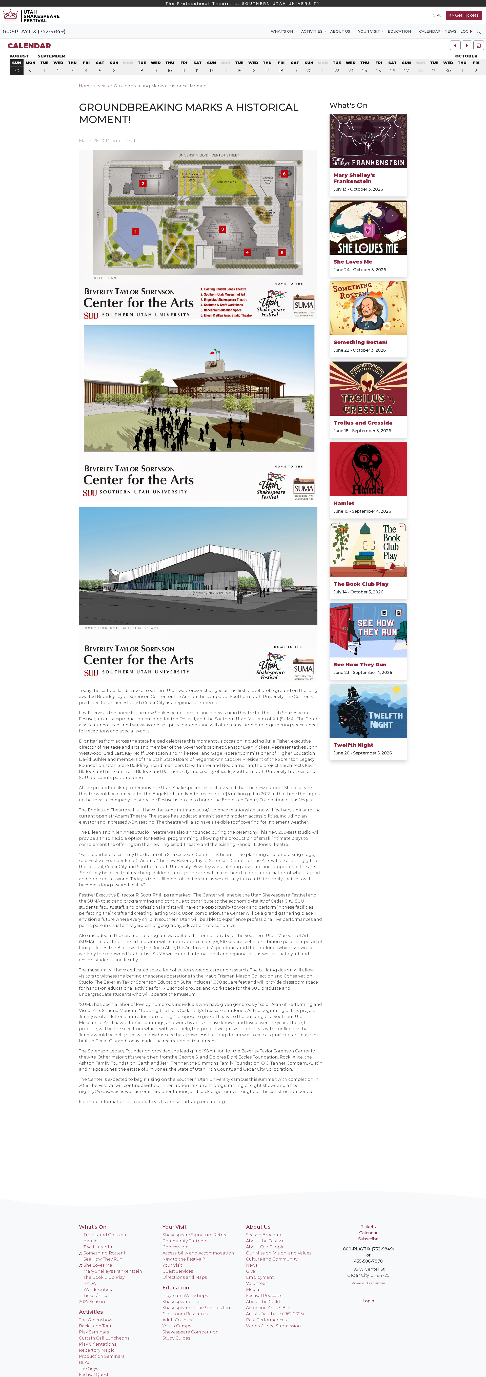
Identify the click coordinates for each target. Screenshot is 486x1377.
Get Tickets (466, 15)
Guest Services (178, 1271)
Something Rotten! (361, 342)
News (450, 31)
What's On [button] (282, 31)
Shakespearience (181, 1301)
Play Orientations (97, 1344)
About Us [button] (340, 31)
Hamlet (344, 503)
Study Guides (176, 1338)
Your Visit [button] (369, 31)
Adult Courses (177, 1320)
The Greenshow (95, 1320)
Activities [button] (312, 31)
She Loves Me (353, 262)
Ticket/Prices (97, 1295)
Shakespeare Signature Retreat (196, 1234)
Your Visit (175, 1227)
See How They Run (360, 665)
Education (176, 1288)
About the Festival (265, 1241)
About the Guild (263, 1301)
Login (466, 31)
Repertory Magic (96, 1350)
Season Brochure (264, 1234)
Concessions (176, 1247)
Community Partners (185, 1241)
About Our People (265, 1247)
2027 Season (92, 1301)
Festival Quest (94, 1374)
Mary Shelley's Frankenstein (354, 178)
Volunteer (256, 1283)
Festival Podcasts (264, 1295)
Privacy (357, 1283)
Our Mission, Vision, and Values (278, 1253)
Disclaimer (376, 1283)
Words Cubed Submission (273, 1326)
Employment (260, 1277)
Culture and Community (271, 1259)
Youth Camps (177, 1326)
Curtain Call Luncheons (104, 1338)
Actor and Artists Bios (268, 1307)
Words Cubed (98, 1289)
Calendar (429, 31)
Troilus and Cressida (363, 423)
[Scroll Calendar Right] (467, 45)
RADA (90, 1283)
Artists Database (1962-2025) (275, 1313)
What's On (349, 105)
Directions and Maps (185, 1277)
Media (252, 1289)
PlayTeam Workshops (185, 1295)
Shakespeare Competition (191, 1332)
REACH (86, 1362)
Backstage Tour (95, 1326)
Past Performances (266, 1320)
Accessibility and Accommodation (198, 1253)
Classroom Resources (185, 1313)
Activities (91, 1312)
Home (85, 86)
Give (437, 15)
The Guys (88, 1368)
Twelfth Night (353, 745)
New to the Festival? (184, 1259)
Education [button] (400, 31)
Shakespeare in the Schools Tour (197, 1307)
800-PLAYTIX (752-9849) (34, 31)
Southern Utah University (243, 4)
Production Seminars (101, 1356)
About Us (258, 1227)
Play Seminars (94, 1332)
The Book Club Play (361, 584)
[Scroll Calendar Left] (455, 45)
